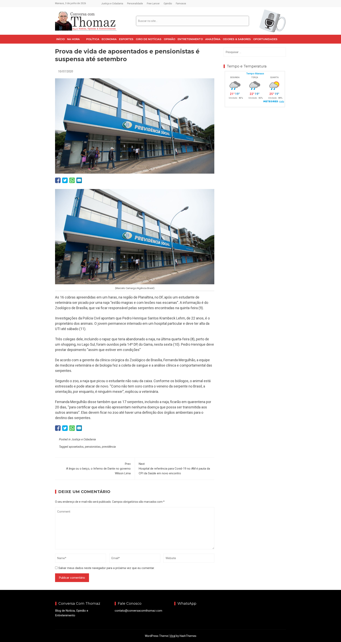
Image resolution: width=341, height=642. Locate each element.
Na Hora (73, 39)
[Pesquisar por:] (255, 52)
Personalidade (135, 3)
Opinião (168, 3)
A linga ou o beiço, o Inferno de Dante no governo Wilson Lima (98, 468)
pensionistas (92, 446)
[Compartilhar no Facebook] (58, 180)
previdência (109, 446)
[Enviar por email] (79, 180)
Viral (172, 635)
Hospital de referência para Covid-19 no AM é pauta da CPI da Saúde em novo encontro (174, 468)
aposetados (76, 446)
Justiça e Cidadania (112, 3)
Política (92, 39)
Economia (109, 39)
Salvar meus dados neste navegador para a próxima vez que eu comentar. (106, 568)
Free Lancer (153, 3)
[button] (75, 39)
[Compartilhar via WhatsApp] (72, 180)
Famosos (181, 3)
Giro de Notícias (148, 39)
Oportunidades (265, 39)
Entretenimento (190, 39)
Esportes (126, 39)
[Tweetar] (65, 180)
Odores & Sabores (237, 39)
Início (60, 39)
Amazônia (212, 39)
